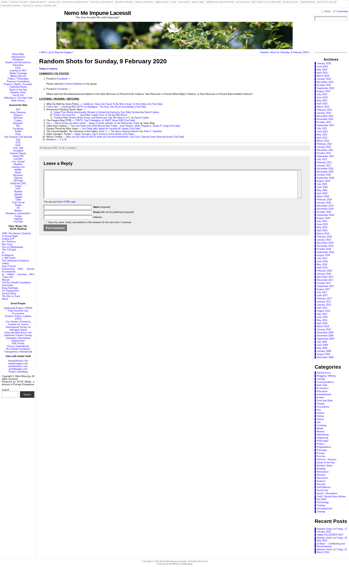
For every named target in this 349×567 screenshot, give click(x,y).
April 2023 (322, 103)
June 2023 (322, 97)
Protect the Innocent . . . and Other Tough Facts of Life (83, 115)
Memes (321, 431)
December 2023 (325, 82)
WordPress (174, 564)
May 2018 (322, 264)
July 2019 (322, 221)
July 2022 (322, 128)
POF (18, 188)
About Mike (18, 54)
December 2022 (325, 116)
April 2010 (322, 323)
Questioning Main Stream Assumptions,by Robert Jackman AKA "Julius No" (18, 272)
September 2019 (325, 215)
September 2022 (325, 125)
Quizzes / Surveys (326, 459)
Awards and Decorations (18, 62)
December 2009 (325, 332)
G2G (18, 142)
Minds (18, 172)
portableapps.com (18, 369)
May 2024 (322, 69)
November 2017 (325, 280)
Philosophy (322, 440)
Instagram (18, 150)
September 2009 (325, 338)
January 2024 (324, 79)
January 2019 (324, 239)
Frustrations (323, 406)
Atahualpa (187, 564)
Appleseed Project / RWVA (18, 308)
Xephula (18, 218)
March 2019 (323, 233)
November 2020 (325, 171)
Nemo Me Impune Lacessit (97, 13)
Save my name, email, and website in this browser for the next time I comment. (90, 222)
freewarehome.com (18, 360)
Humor (320, 419)
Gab (18, 139)
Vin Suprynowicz (10, 290)
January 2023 (324, 113)
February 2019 (324, 236)
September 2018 (325, 252)
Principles (322, 450)
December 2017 (325, 276)
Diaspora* (18, 123)
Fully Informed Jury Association (18, 312)
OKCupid (18, 180)
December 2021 (325, 150)
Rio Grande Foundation (18, 349)
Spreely (18, 194)
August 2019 (323, 218)
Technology (323, 502)
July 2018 (322, 258)
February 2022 (324, 143)
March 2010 (323, 326)
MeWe (18, 169)
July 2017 (322, 292)
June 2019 (322, 224)
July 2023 (322, 94)
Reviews (321, 474)
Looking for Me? (18, 70)
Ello (18, 126)
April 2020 (322, 193)
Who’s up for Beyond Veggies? (57, 52)
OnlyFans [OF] (18, 183)
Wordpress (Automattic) (18, 213)
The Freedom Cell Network (18, 137)
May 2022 (322, 134)
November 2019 (325, 208)
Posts (328, 11)
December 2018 (325, 242)
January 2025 (324, 63)
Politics (321, 444)
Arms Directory (18, 112)
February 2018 (324, 270)
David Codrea (152, 112)
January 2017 (324, 301)
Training (321, 505)
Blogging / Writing (326, 375)
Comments (342, 11)
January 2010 (324, 329)
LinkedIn (18, 158)
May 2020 (322, 190)
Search (5, 389)
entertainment (324, 394)
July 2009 (322, 341)
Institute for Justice (18, 324)
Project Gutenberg (18, 371)
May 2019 (322, 227)
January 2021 (324, 165)
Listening (321, 425)
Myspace (18, 175)
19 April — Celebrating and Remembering (331, 545)
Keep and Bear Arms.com (18, 332)
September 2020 (325, 178)
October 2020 (324, 174)
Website (97, 217)
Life (319, 422)
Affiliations (18, 59)
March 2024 (323, 75)
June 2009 (322, 345)
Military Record (18, 76)
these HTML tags (66, 201)
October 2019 (324, 212)
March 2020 (323, 196)
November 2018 (325, 246)
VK (18, 208)
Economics (323, 388)
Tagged (18, 197)
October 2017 (324, 283)
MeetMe (18, 164)
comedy (321, 379)
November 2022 (325, 119)
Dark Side (322, 385)
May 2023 (322, 100)
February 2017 (324, 298)
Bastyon (18, 115)
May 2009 (322, 348)
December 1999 (325, 357)
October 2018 (324, 249)
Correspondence (325, 382)
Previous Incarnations (18, 81)
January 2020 (324, 202)
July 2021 (322, 159)
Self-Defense (323, 487)
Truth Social (18, 202)
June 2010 (322, 317)
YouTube (18, 221)
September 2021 (325, 156)
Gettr (18, 145)
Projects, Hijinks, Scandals (18, 84)
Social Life (18, 95)
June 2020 (322, 187)
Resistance (323, 471)
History (320, 416)
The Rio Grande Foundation (16, 282)
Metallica (51, 139)
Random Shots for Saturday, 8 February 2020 (284, 52)
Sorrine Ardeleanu (73, 83)
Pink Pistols (18, 343)
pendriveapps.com (18, 363)
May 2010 (322, 320)
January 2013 (324, 304)
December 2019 (325, 205)
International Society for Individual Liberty (18, 328)
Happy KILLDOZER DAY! (330, 534)
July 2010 (322, 314)
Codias (18, 120)
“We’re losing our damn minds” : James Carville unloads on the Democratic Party (96, 123)
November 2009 (325, 335)
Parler (18, 186)
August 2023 (323, 91)
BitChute (18, 117)
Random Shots (18, 92)
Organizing (322, 437)
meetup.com (18, 167)
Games (320, 413)
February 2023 (324, 109)
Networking (322, 434)
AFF (18, 109)
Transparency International (18, 351)
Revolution (322, 478)
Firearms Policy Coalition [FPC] (18, 317)
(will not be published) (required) (113, 212)
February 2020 (324, 199)
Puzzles (321, 456)
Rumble (18, 191)
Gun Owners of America (18, 321)
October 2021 (324, 153)
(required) (101, 207)
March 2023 (323, 106)
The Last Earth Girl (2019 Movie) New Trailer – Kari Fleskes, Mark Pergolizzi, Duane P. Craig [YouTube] (125, 125)
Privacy (321, 453)
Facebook (18, 128)
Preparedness (324, 447)
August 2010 (323, 311)
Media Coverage (18, 73)
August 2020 (323, 181)
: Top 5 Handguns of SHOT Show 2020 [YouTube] (105, 120)
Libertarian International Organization (18, 339)
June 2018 (322, 261)
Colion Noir (52, 106)
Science (321, 481)
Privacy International (18, 346)
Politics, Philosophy (18, 78)
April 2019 (322, 230)
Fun (319, 410)
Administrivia (18, 56)
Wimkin (18, 210)
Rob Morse (121, 115)
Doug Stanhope (10, 288)
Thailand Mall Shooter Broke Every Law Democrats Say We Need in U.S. (92, 117)
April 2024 (322, 72)
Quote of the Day (18, 89)
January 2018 (324, 273)
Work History (18, 100)
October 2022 (324, 122)
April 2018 (322, 267)
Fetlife (18, 131)
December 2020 (325, 168)
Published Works (18, 87)
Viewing (321, 511)
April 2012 (322, 307)
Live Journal (18, 161)
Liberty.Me (18, 156)
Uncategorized (324, 508)
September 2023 (325, 88)
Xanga (18, 216)
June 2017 (322, 295)
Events (320, 397)
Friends (321, 403)
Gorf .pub (18, 147)
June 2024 (322, 66)
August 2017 (323, 289)
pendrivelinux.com (18, 366)
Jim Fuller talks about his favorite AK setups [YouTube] (111, 128)
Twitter (18, 205)
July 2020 (322, 184)
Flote (18, 134)
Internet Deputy (18, 153)
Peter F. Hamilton (153, 131)
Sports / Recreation (327, 493)
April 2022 (322, 137)
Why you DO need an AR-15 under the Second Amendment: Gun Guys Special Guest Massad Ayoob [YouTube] (125, 136)
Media (320, 428)
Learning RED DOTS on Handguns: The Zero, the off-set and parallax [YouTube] (104, 106)
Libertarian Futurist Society (18, 335)
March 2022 (323, 140)
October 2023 (324, 85)
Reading (321, 468)
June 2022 (322, 131)
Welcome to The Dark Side (18, 97)
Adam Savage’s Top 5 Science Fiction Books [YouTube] (104, 134)
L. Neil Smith (8, 258)
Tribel (18, 199)
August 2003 (323, 354)
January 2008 (324, 351)
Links (18, 67)
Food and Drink (325, 400)
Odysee (18, 178)
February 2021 (324, 162)
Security (321, 484)
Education (18, 65)
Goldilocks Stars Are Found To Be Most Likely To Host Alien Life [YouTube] (122, 104)
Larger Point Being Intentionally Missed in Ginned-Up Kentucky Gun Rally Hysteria (97, 112)
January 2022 (324, 147)
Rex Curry (7, 244)
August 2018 (323, 255)
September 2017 (325, 286)
